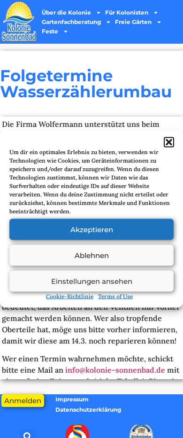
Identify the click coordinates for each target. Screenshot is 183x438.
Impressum (72, 399)
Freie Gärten (133, 21)
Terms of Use (115, 296)
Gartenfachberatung (71, 21)
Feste (50, 31)
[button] (169, 142)
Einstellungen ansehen (91, 280)
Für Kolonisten (126, 12)
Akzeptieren (91, 229)
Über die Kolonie (66, 12)
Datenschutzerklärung (88, 409)
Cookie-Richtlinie (69, 296)
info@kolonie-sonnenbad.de (115, 370)
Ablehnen (92, 254)
